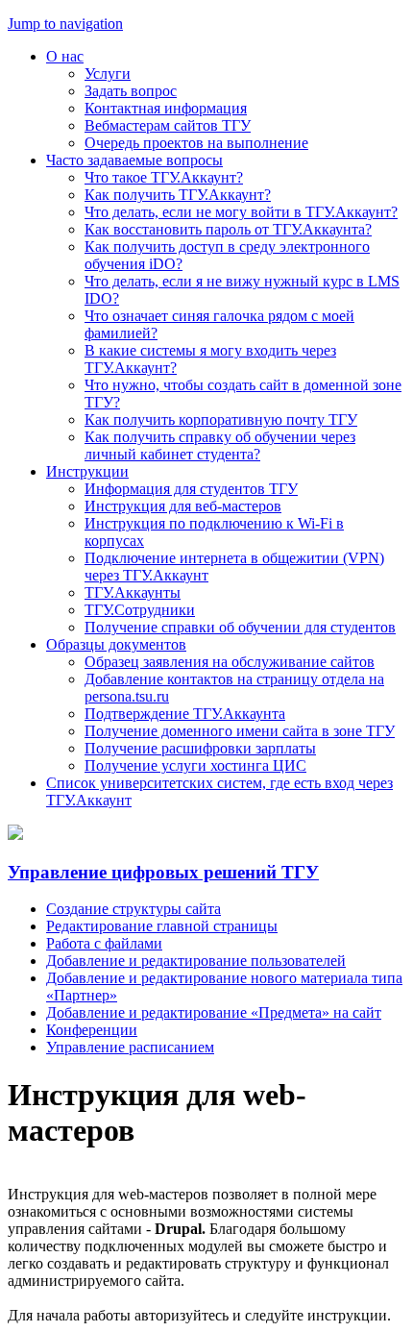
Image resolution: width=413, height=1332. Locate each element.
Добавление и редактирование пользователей (196, 960)
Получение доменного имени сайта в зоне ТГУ (240, 731)
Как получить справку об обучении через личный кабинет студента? (220, 445)
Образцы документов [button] (116, 644)
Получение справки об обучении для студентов (240, 627)
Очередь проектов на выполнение (196, 143)
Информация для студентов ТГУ (191, 489)
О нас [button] (65, 56)
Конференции (91, 1030)
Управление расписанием (130, 1047)
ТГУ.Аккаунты (133, 592)
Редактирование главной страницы (162, 926)
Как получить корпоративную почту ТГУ (221, 419)
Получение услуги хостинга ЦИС (195, 765)
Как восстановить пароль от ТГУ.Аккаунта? (228, 229)
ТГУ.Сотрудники (140, 610)
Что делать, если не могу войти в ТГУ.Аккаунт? (241, 212)
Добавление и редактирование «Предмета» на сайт (213, 1012)
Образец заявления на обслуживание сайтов (230, 662)
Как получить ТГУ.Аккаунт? (178, 194)
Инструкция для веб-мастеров (183, 506)
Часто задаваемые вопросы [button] (134, 160)
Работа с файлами (104, 943)
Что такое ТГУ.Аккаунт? (164, 177)
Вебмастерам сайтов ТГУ (168, 125)
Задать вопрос (131, 91)
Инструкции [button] (87, 471)
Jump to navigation (65, 23)
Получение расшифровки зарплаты (200, 748)
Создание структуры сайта (133, 908)
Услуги (108, 73)
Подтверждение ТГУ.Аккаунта (185, 713)
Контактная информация (166, 108)
